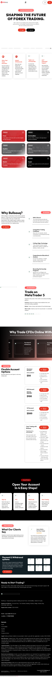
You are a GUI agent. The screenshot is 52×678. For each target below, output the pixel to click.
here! (17, 676)
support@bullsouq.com (10, 613)
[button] (25, 2)
